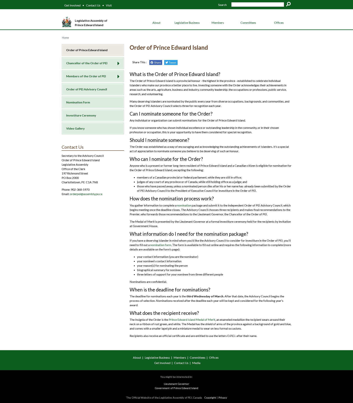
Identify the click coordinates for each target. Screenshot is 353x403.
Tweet (172, 62)
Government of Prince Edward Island (176, 388)
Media (196, 363)
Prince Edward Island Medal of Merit (192, 319)
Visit (109, 5)
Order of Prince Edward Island (87, 50)
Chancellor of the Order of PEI (86, 63)
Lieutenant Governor (176, 383)
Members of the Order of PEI (86, 76)
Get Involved (72, 5)
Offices (279, 22)
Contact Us (93, 5)
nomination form (160, 245)
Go (289, 5)
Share (157, 62)
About (156, 22)
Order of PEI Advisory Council (86, 89)
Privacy (222, 397)
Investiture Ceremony (81, 115)
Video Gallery (75, 128)
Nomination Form (78, 102)
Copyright (210, 397)
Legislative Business (187, 22)
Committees (248, 22)
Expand (117, 62)
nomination (184, 205)
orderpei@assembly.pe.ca (86, 194)
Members (217, 22)
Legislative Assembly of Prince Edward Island (91, 23)
